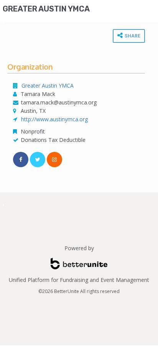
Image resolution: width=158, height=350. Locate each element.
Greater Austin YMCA (46, 8)
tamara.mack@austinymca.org (59, 102)
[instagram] (54, 159)
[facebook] (20, 159)
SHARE (131, 36)
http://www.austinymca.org (54, 119)
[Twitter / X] (37, 159)
